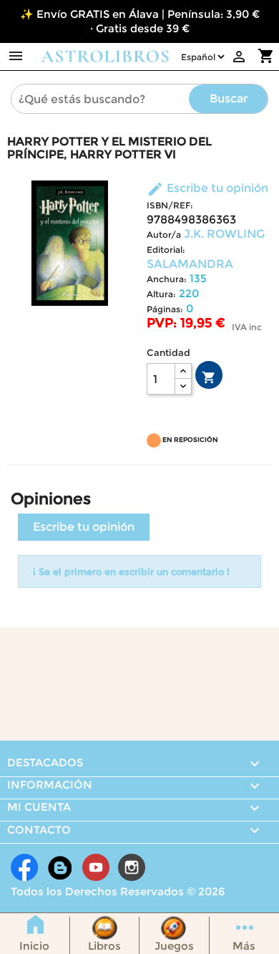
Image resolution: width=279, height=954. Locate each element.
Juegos (174, 946)
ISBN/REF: (170, 205)
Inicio (34, 946)
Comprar (209, 377)
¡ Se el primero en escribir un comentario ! (131, 571)
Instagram (131, 867)
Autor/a (164, 234)
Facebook (24, 867)
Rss (60, 867)
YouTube (95, 867)
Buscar (229, 98)
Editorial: (166, 249)
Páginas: (165, 309)
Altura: (161, 294)
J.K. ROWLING (224, 234)
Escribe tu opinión (207, 188)
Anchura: (167, 279)
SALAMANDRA (190, 264)
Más (243, 946)
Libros (104, 946)
